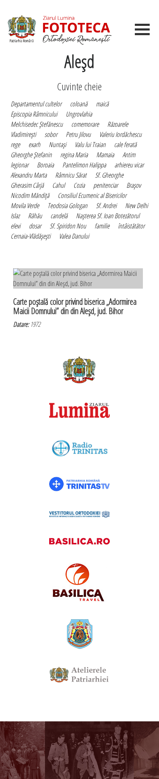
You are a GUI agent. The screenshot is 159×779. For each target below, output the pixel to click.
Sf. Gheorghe (109, 175)
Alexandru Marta (29, 175)
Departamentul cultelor (36, 104)
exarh (34, 144)
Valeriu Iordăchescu (120, 134)
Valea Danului (74, 236)
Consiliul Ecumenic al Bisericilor (92, 195)
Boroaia (45, 165)
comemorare (85, 124)
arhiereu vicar (129, 165)
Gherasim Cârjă (27, 185)
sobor (51, 134)
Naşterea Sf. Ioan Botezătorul (107, 215)
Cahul (58, 185)
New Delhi (136, 205)
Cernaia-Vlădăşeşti (30, 236)
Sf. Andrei (106, 205)
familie (102, 226)
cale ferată (125, 144)
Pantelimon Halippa (84, 165)
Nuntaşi (57, 144)
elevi (15, 226)
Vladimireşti (23, 134)
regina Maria (74, 154)
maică (102, 104)
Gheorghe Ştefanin (31, 154)
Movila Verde (25, 205)
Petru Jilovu (78, 134)
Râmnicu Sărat (70, 175)
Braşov (133, 185)
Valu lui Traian (90, 144)
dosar (35, 226)
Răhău (35, 215)
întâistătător (131, 226)
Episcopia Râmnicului (34, 114)
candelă (58, 215)
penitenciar (105, 185)
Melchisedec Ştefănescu (37, 124)
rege (15, 144)
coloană (78, 104)
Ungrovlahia (79, 114)
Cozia (79, 185)
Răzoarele (117, 124)
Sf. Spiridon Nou (68, 226)
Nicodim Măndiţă (30, 195)
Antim (129, 154)
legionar (19, 165)
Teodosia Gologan (67, 205)
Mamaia (105, 154)
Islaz (15, 215)
